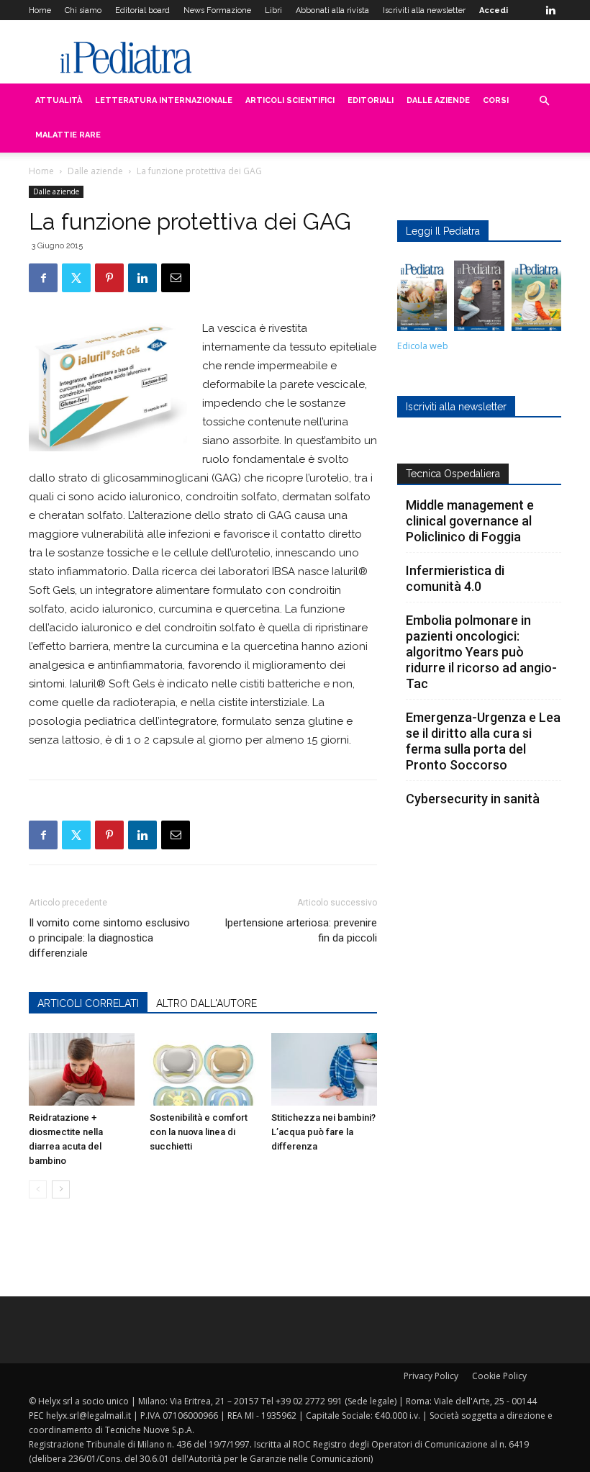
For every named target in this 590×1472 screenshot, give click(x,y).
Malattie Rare (68, 135)
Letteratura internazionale (163, 100)
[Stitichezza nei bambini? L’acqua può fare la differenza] (324, 1069)
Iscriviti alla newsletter (424, 10)
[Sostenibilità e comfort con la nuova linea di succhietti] (202, 1069)
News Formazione (217, 10)
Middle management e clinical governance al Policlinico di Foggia (470, 520)
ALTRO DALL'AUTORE (206, 1003)
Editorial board (142, 10)
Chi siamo (83, 10)
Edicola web (422, 346)
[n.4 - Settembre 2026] (422, 299)
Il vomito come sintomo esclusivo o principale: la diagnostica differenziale (109, 937)
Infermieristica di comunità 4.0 (455, 578)
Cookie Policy (499, 1376)
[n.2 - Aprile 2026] (536, 299)
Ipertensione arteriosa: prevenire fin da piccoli (300, 930)
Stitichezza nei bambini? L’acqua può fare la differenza (323, 1132)
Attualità (58, 100)
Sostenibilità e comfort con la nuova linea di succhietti (199, 1132)
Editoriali (371, 100)
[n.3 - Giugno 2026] (479, 299)
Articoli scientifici (290, 100)
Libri (273, 10)
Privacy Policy (431, 1376)
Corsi (496, 100)
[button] (544, 101)
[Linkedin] (550, 10)
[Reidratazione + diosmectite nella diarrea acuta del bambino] (82, 1069)
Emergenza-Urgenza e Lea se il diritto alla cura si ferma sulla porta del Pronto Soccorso (483, 741)
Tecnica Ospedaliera (453, 473)
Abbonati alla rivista (332, 10)
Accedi (493, 10)
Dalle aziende (438, 100)
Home (40, 10)
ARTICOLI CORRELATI (88, 1003)
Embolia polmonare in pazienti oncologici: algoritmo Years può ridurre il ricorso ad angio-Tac (481, 652)
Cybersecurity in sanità (473, 798)
